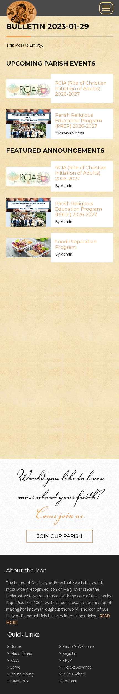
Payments (19, 680)
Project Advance (77, 667)
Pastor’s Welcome (78, 646)
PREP (67, 660)
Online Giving (21, 674)
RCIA (14, 660)
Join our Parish (59, 536)
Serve (15, 667)
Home (15, 646)
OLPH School (74, 674)
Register (69, 653)
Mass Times (21, 653)
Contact (69, 680)
